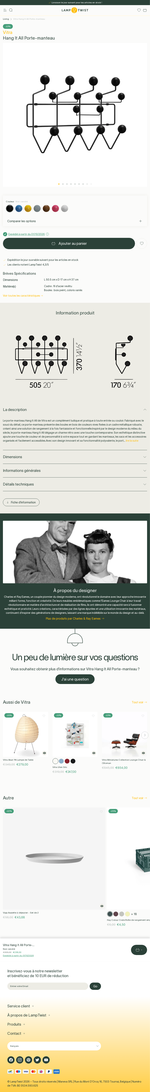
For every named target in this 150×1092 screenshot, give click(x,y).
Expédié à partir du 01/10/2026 (18, 955)
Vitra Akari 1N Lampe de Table (18, 760)
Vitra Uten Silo (59, 767)
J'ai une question (75, 679)
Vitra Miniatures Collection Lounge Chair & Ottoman (124, 761)
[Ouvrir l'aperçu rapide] (44, 753)
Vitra (7, 32)
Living (6, 19)
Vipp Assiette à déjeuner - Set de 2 (21, 912)
